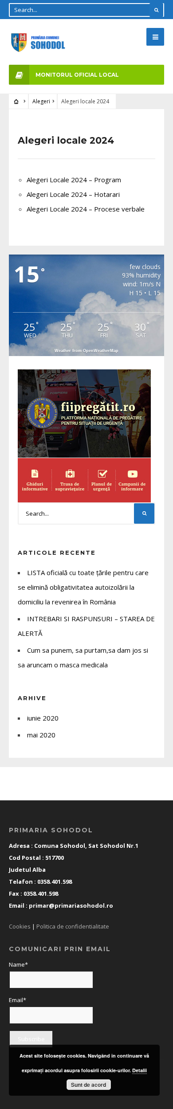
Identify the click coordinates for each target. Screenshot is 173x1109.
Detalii (139, 1070)
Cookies (20, 926)
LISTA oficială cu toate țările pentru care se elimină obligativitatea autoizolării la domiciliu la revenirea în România (83, 587)
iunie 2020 (43, 717)
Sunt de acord (88, 1085)
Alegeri (41, 101)
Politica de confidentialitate (72, 926)
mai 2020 (41, 734)
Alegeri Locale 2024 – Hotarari (73, 194)
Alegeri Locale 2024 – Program (74, 179)
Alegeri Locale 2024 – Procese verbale (86, 208)
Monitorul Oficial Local (77, 74)
